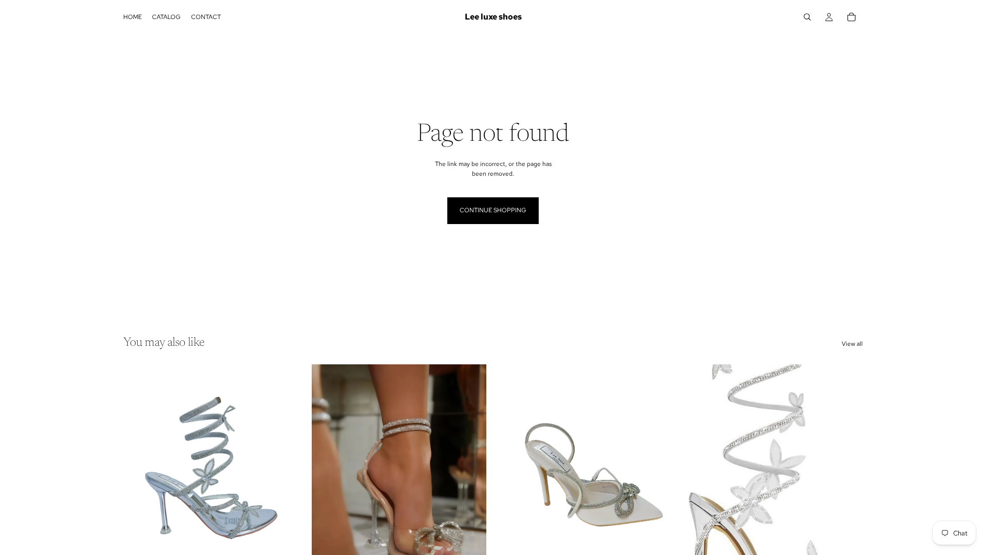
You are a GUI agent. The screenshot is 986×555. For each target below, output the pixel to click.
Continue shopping (493, 210)
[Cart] (851, 17)
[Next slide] (283, 473)
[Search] (807, 17)
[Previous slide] (138, 473)
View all (852, 344)
